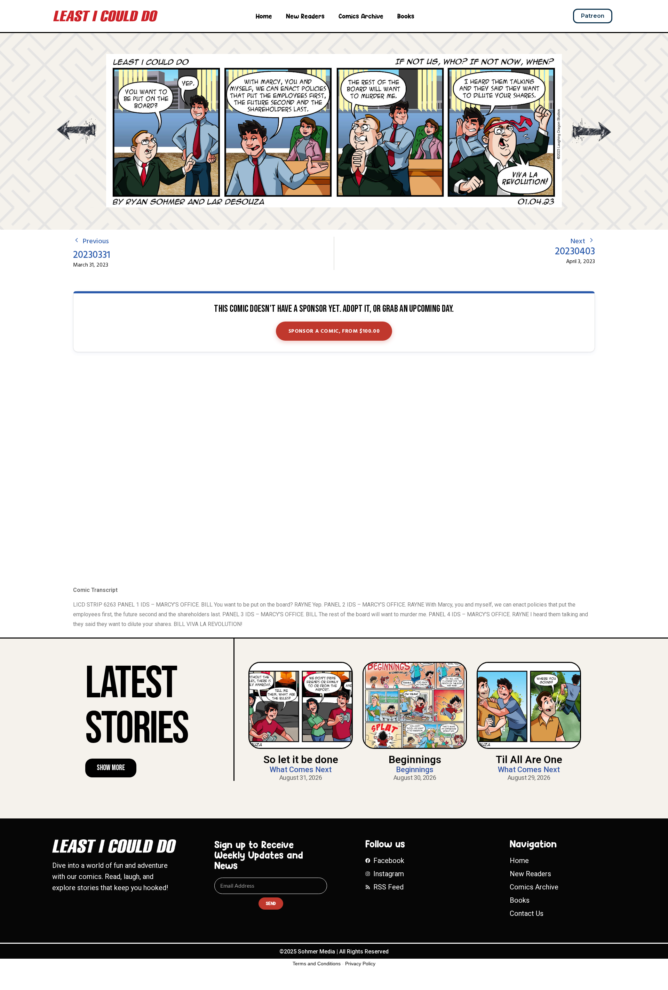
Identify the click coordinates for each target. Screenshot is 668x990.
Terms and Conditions (317, 963)
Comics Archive (361, 16)
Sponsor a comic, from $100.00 (334, 331)
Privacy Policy (360, 963)
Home (264, 16)
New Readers (305, 16)
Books (405, 16)
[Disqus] (334, 470)
